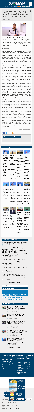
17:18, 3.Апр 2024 (7, 271)
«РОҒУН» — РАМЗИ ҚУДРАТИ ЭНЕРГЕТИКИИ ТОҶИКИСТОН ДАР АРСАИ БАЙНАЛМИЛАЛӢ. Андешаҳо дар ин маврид (17, 332)
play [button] (23, 6)
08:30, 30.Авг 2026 (12, 318)
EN (8, 6)
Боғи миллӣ (28, 361)
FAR (13, 6)
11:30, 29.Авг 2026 (12, 335)
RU (6, 6)
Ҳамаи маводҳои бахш (14, 282)
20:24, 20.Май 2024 (7, 245)
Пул (10, 365)
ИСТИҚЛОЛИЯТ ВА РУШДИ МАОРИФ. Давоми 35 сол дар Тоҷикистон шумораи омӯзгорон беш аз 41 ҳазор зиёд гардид (16, 308)
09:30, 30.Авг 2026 (12, 311)
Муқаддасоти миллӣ (13, 356)
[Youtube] (10, 133)
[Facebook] (3, 133)
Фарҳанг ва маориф (5, 362)
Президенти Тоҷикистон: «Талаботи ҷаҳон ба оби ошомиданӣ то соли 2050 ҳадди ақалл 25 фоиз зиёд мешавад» (27, 195)
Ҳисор (28, 366)
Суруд (11, 363)
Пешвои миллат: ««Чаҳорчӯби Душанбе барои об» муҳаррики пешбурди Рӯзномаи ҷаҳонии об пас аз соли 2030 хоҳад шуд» (20, 196)
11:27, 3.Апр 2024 (7, 279)
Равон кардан (16, 136)
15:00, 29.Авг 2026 (12, 327)
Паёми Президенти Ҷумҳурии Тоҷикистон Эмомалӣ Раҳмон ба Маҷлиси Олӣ (12, 291)
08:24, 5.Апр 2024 (7, 264)
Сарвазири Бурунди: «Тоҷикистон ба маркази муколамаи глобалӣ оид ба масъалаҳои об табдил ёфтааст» (13, 194)
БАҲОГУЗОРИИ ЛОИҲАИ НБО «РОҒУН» (11, 297)
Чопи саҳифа (7, 136)
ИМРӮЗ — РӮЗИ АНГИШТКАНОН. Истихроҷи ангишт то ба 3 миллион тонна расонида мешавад (17, 315)
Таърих (4, 358)
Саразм (28, 364)
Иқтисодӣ (5, 359)
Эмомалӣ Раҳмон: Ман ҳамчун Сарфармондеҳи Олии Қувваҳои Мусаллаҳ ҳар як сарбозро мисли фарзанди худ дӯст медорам (14, 276)
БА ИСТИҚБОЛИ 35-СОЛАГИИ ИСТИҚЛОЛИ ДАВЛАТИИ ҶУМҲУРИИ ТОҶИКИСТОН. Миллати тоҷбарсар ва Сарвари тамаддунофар (16, 341)
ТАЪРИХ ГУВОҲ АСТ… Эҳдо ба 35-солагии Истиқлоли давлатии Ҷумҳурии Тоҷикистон (13, 221)
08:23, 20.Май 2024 (7, 256)
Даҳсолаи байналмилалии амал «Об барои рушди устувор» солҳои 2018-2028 (14, 295)
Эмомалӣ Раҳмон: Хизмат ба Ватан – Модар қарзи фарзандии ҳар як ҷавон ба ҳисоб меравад (14, 269)
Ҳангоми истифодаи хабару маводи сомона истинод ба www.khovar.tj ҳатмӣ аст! (14, 242)
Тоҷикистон (5, 355)
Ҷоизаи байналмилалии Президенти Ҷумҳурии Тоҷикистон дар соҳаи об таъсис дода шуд (7, 193)
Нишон (11, 359)
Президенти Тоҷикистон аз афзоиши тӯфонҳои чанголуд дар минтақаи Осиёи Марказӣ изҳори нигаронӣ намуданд (27, 221)
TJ (4, 6)
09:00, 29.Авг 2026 (12, 344)
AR (10, 6)
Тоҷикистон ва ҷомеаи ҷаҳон (5, 368)
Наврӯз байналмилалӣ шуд (21, 372)
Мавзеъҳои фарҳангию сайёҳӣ (29, 357)
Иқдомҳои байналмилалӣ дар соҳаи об (21, 362)
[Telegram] (7, 133)
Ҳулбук (28, 368)
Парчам (11, 361)
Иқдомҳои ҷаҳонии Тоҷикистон (20, 357)
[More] (13, 133)
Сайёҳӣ (4, 365)
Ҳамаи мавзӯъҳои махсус (14, 299)
